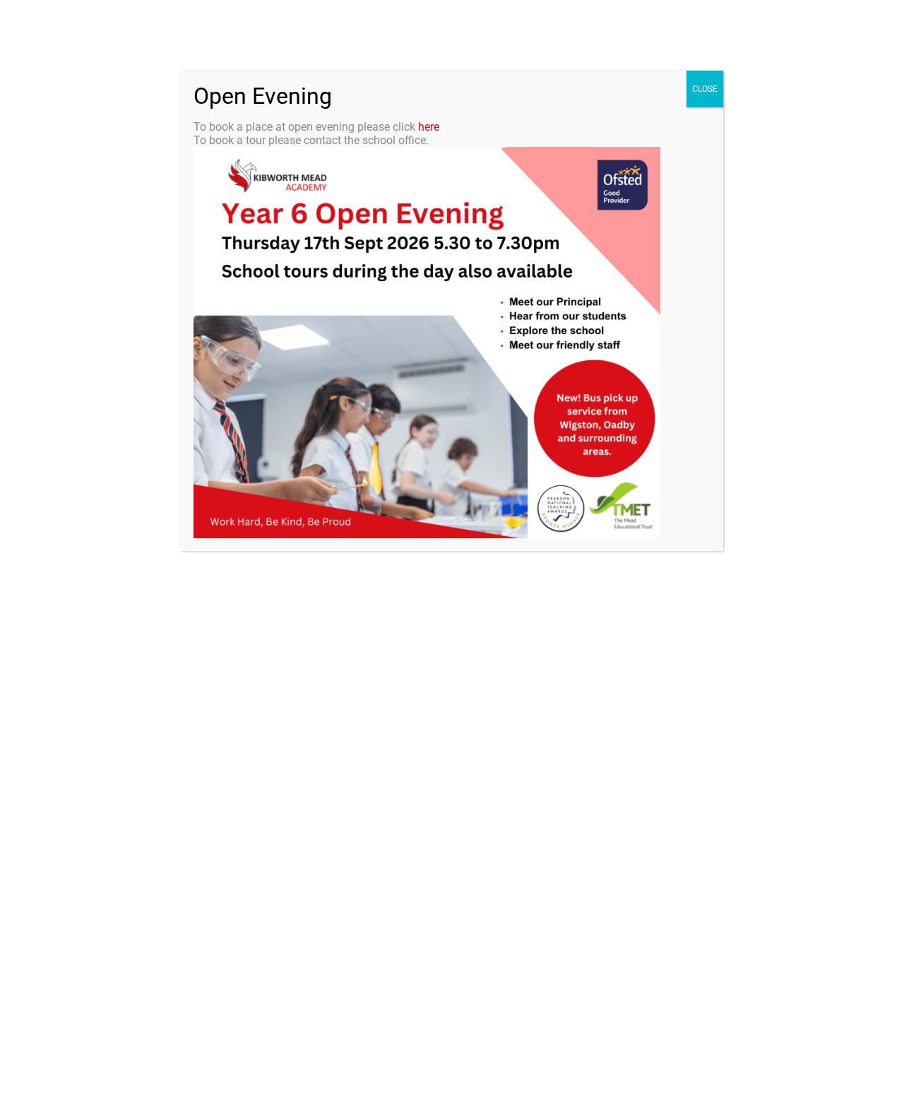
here (428, 127)
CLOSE (705, 89)
